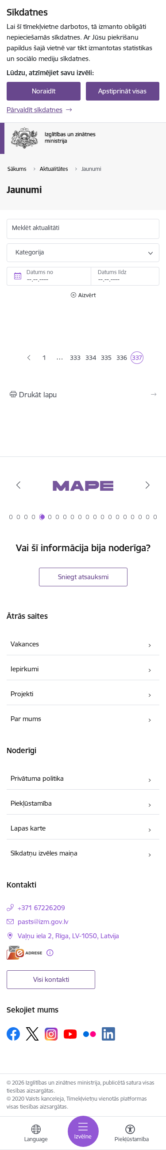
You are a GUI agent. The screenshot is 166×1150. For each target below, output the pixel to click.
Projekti (22, 694)
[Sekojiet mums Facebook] (13, 1034)
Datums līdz (112, 272)
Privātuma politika (37, 778)
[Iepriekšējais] (18, 485)
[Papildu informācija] (49, 952)
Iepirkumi (25, 669)
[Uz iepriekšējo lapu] (29, 358)
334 (91, 359)
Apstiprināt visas (122, 91)
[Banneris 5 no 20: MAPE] (83, 485)
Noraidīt (43, 91)
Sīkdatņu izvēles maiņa (44, 853)
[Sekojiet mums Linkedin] (108, 1034)
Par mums (26, 718)
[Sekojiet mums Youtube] (70, 1033)
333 (75, 359)
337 (137, 359)
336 (122, 359)
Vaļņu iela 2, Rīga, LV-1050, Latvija (68, 936)
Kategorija (29, 252)
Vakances (25, 644)
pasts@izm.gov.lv (43, 921)
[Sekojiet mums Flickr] (89, 1033)
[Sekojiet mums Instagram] (51, 1034)
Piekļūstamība (31, 803)
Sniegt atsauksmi (83, 577)
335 (106, 359)
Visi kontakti (51, 979)
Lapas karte (28, 828)
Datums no (40, 272)
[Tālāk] (147, 485)
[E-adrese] (24, 952)
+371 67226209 (41, 908)
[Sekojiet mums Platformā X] (32, 1034)
